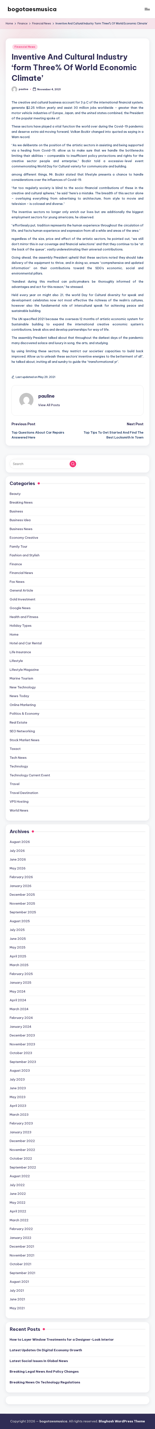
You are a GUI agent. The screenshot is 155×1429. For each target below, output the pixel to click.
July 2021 (17, 1290)
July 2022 (17, 1185)
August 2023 (20, 1070)
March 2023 (19, 1115)
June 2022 (18, 1194)
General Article (21, 590)
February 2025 (21, 974)
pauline (46, 396)
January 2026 (20, 886)
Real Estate (18, 722)
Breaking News (21, 502)
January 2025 (20, 982)
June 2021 (17, 1299)
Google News (20, 608)
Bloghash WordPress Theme (122, 1421)
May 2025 (18, 947)
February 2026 (21, 877)
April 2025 (18, 956)
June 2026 (18, 859)
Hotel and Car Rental (26, 643)
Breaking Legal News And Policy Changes (44, 1371)
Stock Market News (25, 740)
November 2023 (22, 1044)
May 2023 (18, 1097)
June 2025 (18, 939)
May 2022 (18, 1202)
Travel (14, 784)
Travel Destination (24, 793)
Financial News (25, 46)
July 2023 (17, 1079)
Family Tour (18, 546)
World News (19, 810)
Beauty (15, 494)
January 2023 (20, 1132)
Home (14, 634)
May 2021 (17, 1308)
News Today (19, 696)
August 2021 (19, 1282)
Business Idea (20, 520)
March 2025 (19, 965)
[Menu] (147, 9)
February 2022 (21, 1229)
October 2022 (21, 1158)
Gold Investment (22, 599)
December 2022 (22, 1141)
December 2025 (22, 895)
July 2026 (17, 851)
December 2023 (22, 1035)
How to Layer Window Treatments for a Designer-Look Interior (62, 1339)
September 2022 (23, 1167)
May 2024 (18, 991)
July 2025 (17, 930)
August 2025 (20, 921)
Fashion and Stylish (25, 555)
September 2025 (23, 912)
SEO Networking (22, 731)
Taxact (15, 749)
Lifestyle (16, 661)
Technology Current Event (30, 775)
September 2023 (23, 1062)
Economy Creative (24, 538)
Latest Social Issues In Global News (39, 1361)
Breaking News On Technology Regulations (45, 1382)
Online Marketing (23, 705)
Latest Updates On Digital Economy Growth (46, 1350)
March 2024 (19, 1009)
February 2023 (21, 1123)
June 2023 (18, 1088)
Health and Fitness (24, 617)
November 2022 (22, 1150)
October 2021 (20, 1264)
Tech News (18, 758)
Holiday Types (21, 626)
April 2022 (18, 1211)
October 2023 (21, 1053)
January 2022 (20, 1238)
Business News (21, 529)
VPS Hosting (19, 801)
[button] (49, 405)
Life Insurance (20, 652)
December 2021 (22, 1246)
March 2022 (19, 1220)
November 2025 (22, 903)
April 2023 (18, 1106)
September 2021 (22, 1273)
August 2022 (20, 1176)
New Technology (23, 687)
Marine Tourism (21, 678)
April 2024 (18, 1000)
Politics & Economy (24, 713)
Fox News (17, 582)
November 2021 (22, 1255)
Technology (19, 766)
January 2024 (20, 1027)
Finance (16, 564)
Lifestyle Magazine (24, 670)
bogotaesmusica (32, 9)
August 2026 (20, 842)
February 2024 (21, 1018)
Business (16, 511)
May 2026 (18, 868)
